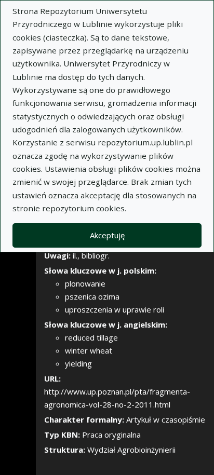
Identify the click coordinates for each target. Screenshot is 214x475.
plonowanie (85, 283)
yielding (78, 363)
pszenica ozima (92, 296)
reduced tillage (91, 337)
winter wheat (88, 350)
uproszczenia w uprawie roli (114, 309)
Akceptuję (107, 235)
